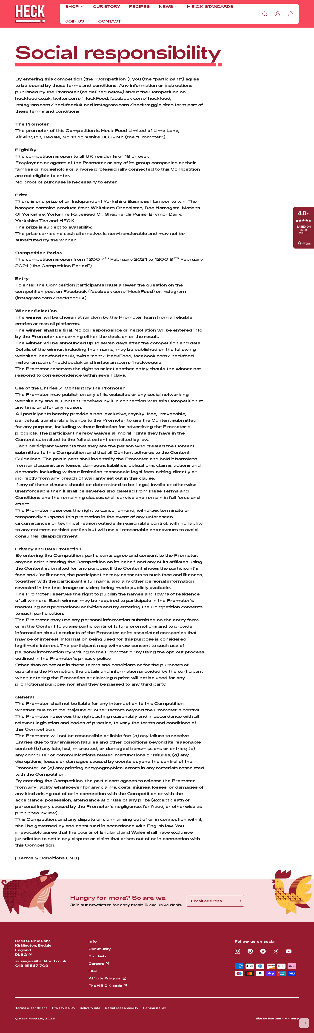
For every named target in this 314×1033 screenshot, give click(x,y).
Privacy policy (63, 1007)
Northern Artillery (283, 1018)
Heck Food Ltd (31, 1018)
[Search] (264, 13)
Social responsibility (121, 1007)
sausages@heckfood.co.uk (40, 961)
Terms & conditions (31, 1007)
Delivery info (90, 1007)
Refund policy (154, 1007)
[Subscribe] (239, 901)
